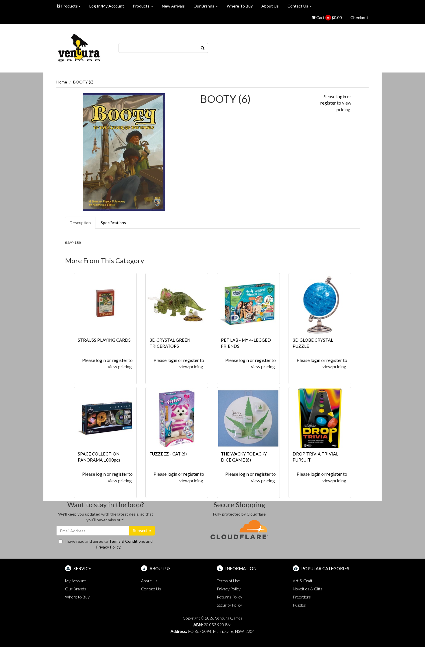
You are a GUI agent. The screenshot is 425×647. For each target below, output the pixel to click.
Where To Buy (240, 5)
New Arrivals (173, 5)
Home (61, 81)
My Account (75, 580)
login (341, 96)
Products (69, 5)
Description (80, 222)
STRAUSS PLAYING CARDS (104, 340)
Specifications (113, 222)
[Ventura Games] (78, 47)
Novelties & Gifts (308, 588)
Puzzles (299, 605)
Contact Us (298, 5)
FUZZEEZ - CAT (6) (168, 453)
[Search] (202, 48)
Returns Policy (229, 596)
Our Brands (204, 5)
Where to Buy (77, 596)
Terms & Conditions (127, 541)
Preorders (302, 596)
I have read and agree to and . (108, 544)
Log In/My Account (106, 5)
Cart (328, 17)
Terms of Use (228, 580)
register (328, 102)
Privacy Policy (108, 546)
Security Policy (229, 605)
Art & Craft (303, 580)
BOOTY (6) (83, 81)
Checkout (359, 17)
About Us (270, 5)
